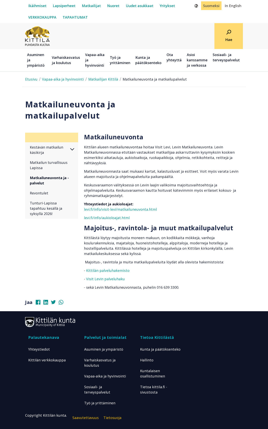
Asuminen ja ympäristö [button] (36, 60)
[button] (74, 150)
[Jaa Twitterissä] (55, 303)
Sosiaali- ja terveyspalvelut (97, 390)
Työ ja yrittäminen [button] (120, 60)
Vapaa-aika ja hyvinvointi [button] (95, 60)
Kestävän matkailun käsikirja (46, 150)
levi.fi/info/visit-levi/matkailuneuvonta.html (120, 209)
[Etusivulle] (37, 35)
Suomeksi (211, 5)
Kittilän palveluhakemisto (107, 270)
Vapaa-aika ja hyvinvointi (63, 79)
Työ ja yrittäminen (99, 403)
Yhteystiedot (39, 349)
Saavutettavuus (85, 417)
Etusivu (31, 79)
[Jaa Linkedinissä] (47, 303)
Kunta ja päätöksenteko (160, 349)
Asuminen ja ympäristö (103, 349)
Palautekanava (43, 337)
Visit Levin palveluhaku (105, 279)
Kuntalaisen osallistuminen (152, 373)
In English (233, 5)
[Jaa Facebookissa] (40, 303)
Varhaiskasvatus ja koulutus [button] (66, 60)
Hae (228, 39)
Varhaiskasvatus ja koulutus (100, 363)
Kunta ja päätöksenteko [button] (148, 60)
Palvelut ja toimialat (105, 337)
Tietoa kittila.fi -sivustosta (153, 390)
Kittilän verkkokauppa (47, 360)
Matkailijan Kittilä (103, 79)
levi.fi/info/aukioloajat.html (107, 217)
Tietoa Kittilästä (157, 337)
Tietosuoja (112, 417)
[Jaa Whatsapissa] (63, 303)
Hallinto (146, 360)
